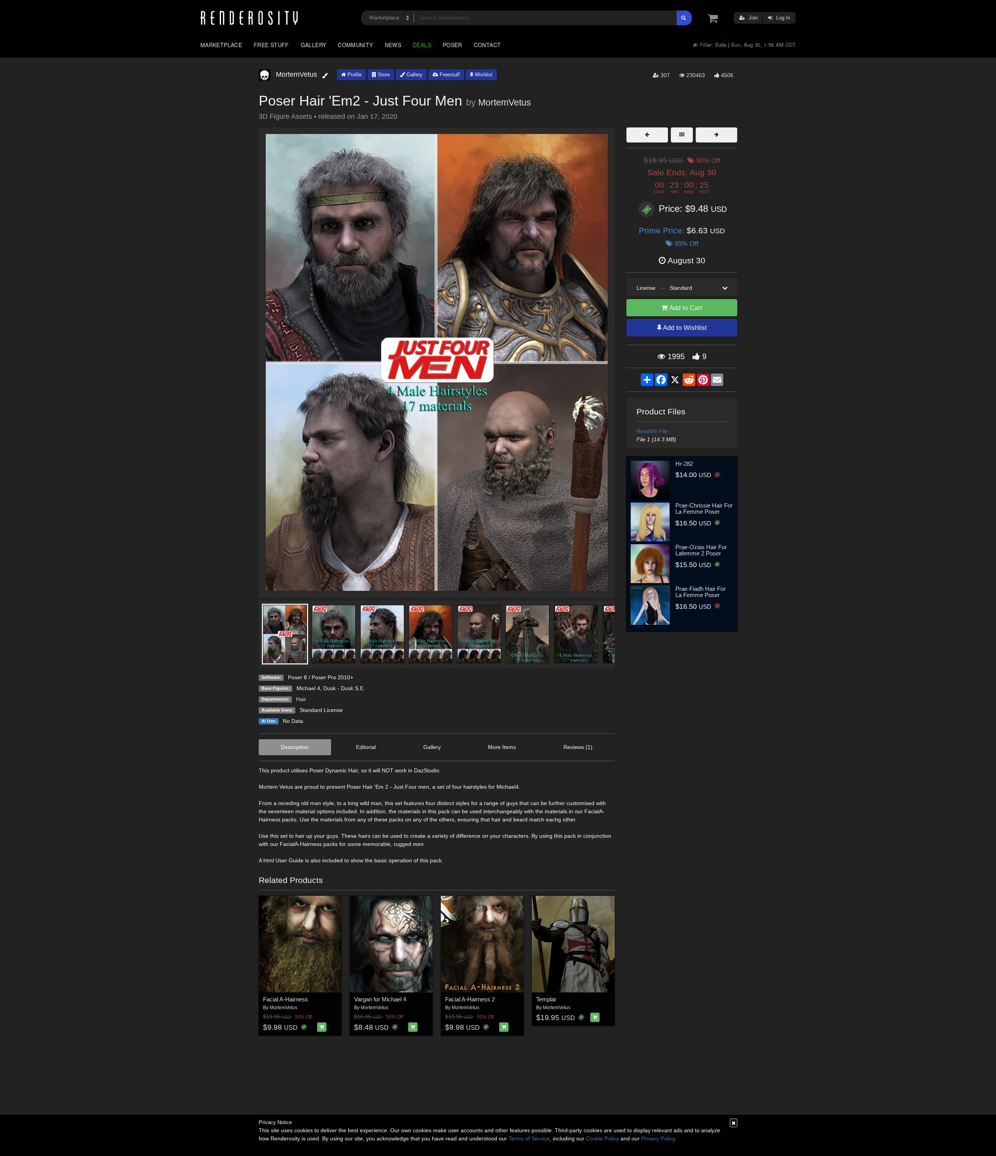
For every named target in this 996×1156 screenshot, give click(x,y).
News (393, 45)
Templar (546, 999)
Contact (487, 45)
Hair (301, 699)
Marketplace (221, 45)
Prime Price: (663, 230)
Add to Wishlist (684, 327)
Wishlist (483, 75)
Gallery (313, 45)
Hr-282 (684, 463)
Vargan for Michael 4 (380, 999)
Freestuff (449, 75)
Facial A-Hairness (285, 999)
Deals (422, 45)
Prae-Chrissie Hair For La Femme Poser (704, 508)
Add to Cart (685, 308)
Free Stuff (271, 45)
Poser (452, 45)
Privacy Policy (658, 1138)
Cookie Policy (602, 1138)
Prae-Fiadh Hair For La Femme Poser (700, 592)
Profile (354, 75)
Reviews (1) (578, 747)
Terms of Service (529, 1138)
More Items (502, 747)
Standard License (321, 710)
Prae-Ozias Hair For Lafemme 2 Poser (701, 550)
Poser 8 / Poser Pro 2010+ (320, 677)
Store (383, 75)
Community (355, 45)
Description (295, 747)
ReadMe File (652, 431)
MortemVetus (504, 102)
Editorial (366, 747)
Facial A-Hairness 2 (470, 999)
